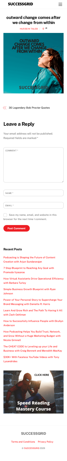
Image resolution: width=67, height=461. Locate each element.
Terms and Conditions (23, 441)
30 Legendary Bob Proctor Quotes (29, 107)
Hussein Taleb (29, 29)
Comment (11, 150)
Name (9, 193)
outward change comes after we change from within (33, 20)
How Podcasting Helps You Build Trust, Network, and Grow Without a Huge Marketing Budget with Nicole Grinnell (32, 336)
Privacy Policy (45, 441)
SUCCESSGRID (31, 448)
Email (9, 205)
